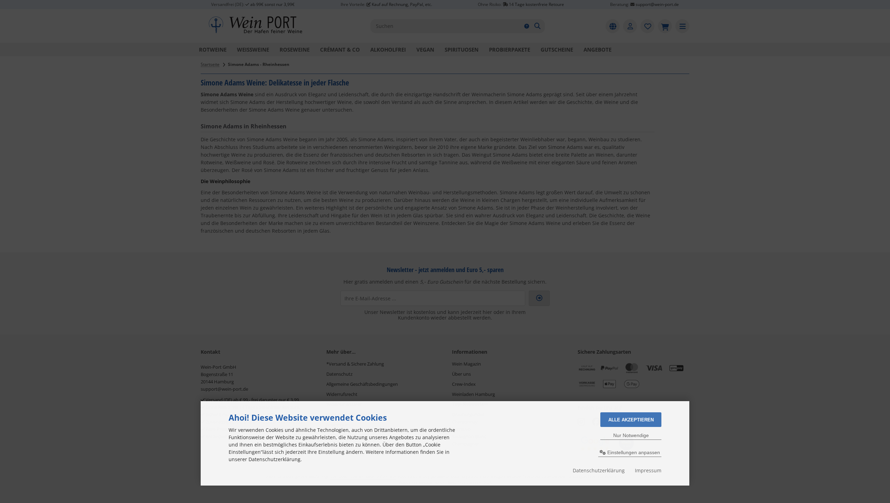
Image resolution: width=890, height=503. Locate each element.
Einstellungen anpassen (633, 452)
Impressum (648, 470)
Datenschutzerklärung (599, 470)
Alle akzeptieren (631, 419)
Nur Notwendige (631, 435)
